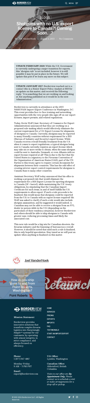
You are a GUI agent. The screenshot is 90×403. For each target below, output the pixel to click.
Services (51, 311)
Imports (50, 322)
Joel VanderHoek (27, 38)
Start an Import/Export (58, 333)
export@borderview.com (26, 373)
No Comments (66, 38)
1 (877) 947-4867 (22, 358)
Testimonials (53, 330)
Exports (51, 319)
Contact (51, 337)
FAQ (48, 326)
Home (49, 308)
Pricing (50, 315)
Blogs (45, 17)
